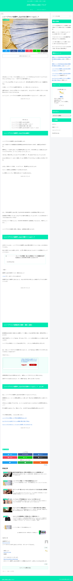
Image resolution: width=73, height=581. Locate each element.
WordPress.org (55, 133)
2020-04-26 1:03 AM (7, 552)
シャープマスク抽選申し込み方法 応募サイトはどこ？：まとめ (26, 127)
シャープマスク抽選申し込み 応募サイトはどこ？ (23, 124)
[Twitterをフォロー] (9, 462)
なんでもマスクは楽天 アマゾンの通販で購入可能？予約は (15, 421)
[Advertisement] (25, 67)
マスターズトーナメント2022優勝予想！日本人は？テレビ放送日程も (61, 37)
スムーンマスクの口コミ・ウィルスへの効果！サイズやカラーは (17, 424)
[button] (44, 51)
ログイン (54, 124)
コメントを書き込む (25, 567)
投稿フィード (55, 127)
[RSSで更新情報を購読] (40, 462)
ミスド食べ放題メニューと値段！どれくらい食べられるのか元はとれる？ (61, 42)
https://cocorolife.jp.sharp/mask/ (11, 559)
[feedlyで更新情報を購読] (25, 462)
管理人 (61, 96)
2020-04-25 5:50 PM (6, 542)
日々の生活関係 (6, 449)
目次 (24, 119)
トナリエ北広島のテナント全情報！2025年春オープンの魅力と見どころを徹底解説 (61, 27)
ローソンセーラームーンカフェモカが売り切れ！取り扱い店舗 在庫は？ (61, 47)
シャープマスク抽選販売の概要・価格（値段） (22, 125)
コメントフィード (56, 130)
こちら (3, 276)
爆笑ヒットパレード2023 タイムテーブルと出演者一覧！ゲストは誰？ (61, 33)
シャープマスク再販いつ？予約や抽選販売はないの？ (14, 418)
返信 (46, 547)
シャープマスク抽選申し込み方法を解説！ (21, 122)
